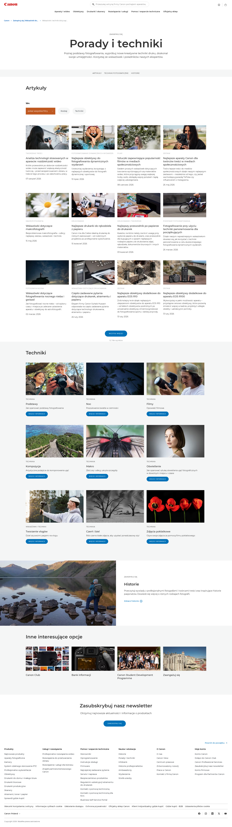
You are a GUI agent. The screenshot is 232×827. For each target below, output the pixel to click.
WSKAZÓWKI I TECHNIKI (36, 527)
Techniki (79, 111)
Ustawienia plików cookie (197, 806)
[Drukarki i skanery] (106, 11)
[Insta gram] (206, 814)
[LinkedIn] (212, 814)
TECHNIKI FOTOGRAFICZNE (116, 73)
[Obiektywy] (85, 11)
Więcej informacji (36, 414)
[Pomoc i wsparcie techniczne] (161, 11)
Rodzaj (64, 111)
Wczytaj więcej (116, 333)
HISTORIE (135, 73)
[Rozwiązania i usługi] (129, 11)
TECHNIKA (30, 399)
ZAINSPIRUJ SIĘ (116, 34)
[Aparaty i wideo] (71, 11)
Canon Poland (11, 813)
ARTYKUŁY (97, 73)
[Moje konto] (219, 5)
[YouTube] (225, 814)
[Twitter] (219, 814)
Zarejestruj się (115, 723)
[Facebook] (199, 814)
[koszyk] (225, 5)
